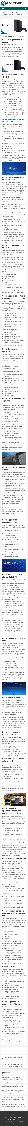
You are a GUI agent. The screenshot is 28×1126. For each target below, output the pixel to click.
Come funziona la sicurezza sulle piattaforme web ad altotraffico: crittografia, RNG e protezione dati (12, 1077)
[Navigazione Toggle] (3, 8)
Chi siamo (5, 1121)
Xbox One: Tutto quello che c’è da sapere (14, 1058)
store (3, 194)
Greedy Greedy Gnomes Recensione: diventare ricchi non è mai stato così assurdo (13, 1099)
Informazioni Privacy (13, 1119)
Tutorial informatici (8, 36)
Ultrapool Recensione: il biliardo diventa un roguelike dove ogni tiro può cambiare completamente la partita (14, 1084)
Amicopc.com (18, 1117)
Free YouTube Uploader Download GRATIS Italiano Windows (14, 1065)
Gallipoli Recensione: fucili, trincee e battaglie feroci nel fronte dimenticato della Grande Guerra (13, 1092)
